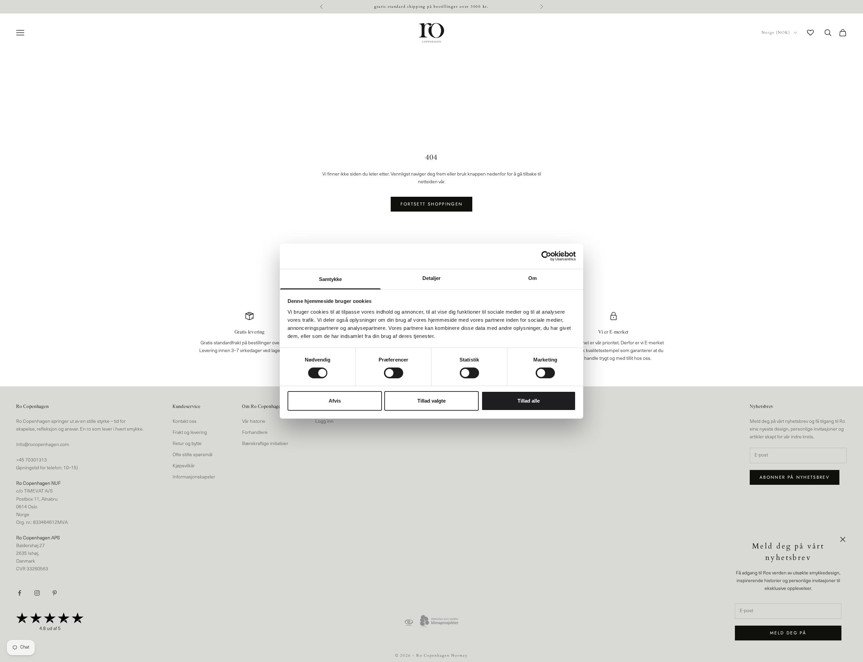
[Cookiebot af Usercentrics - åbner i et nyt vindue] (546, 256)
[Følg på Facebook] (19, 593)
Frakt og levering (190, 432)
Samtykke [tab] (330, 279)
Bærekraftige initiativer (265, 443)
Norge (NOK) (776, 32)
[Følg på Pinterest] (54, 593)
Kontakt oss (185, 421)
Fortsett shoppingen (431, 204)
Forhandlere (255, 432)
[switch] (393, 373)
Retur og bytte (187, 443)
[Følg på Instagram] (37, 593)
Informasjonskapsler (194, 477)
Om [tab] (532, 278)
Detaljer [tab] (431, 278)
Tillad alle (528, 401)
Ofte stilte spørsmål (192, 455)
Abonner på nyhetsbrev (795, 477)
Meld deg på (788, 633)
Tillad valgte (431, 401)
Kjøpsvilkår (184, 466)
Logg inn (324, 421)
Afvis (335, 401)
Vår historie (253, 421)
